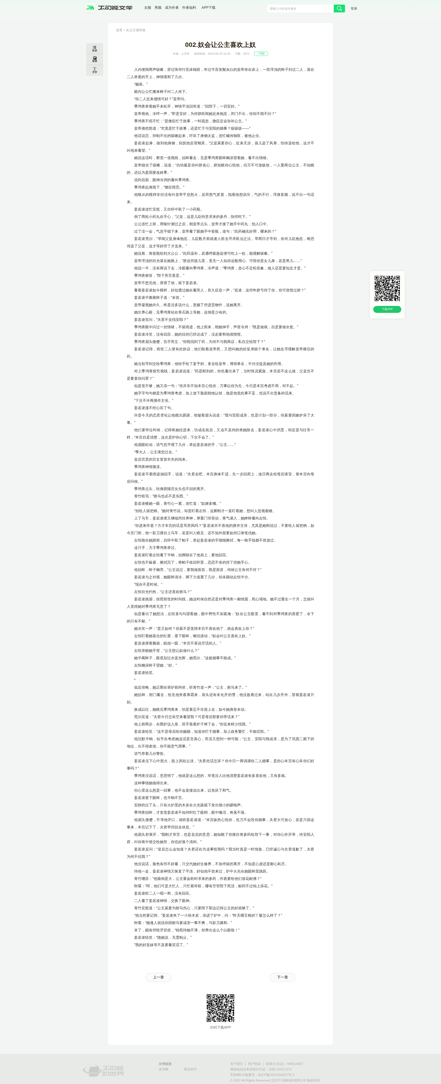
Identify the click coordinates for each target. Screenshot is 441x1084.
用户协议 (254, 1064)
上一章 (158, 977)
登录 (354, 9)
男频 (158, 8)
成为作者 (172, 8)
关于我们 (236, 1064)
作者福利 (189, 8)
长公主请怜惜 (135, 30)
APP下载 (208, 8)
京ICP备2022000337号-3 (276, 1075)
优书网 (163, 1069)
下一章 (282, 977)
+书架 (261, 53)
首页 (119, 30)
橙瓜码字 (190, 1069)
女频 (147, 8)
